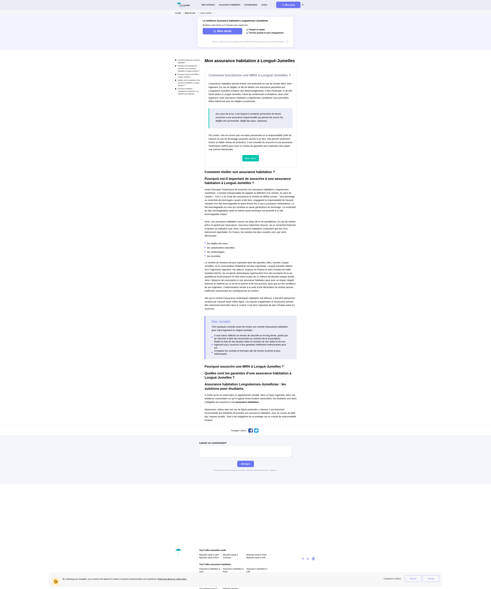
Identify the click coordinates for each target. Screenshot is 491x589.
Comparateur (251, 4)
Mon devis (224, 31)
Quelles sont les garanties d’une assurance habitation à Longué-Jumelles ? (189, 82)
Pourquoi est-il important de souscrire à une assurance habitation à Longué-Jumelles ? (189, 68)
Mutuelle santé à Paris (256, 555)
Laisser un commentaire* (213, 443)
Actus (264, 4)
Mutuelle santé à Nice (209, 557)
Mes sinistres (208, 4)
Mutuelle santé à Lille (256, 557)
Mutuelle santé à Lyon (209, 555)
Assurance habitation (229, 4)
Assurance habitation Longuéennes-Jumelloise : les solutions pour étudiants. (188, 91)
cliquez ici (273, 470)
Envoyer (245, 464)
